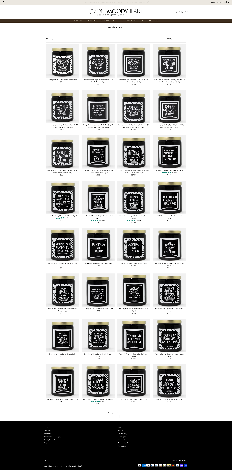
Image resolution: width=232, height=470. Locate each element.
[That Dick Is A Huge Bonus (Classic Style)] (62, 335)
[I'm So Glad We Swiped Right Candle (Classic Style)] (98, 197)
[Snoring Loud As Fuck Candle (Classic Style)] (98, 290)
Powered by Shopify (75, 466)
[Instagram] (3, 2)
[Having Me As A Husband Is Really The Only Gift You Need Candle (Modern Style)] (134, 106)
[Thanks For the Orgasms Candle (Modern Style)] (98, 381)
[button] (166, 173)
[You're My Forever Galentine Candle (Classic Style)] (134, 335)
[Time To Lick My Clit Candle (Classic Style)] (169, 152)
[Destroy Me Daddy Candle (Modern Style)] (134, 244)
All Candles (47, 434)
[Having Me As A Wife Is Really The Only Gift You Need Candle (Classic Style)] (169, 106)
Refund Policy (122, 434)
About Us (46, 443)
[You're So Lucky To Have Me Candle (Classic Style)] (169, 197)
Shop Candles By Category (52, 437)
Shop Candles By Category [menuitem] (110, 21)
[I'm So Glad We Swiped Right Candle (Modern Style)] (134, 197)
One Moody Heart (62, 466)
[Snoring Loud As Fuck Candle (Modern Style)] (62, 61)
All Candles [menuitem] (91, 21)
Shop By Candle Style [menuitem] (135, 21)
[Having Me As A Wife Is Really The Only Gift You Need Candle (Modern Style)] (62, 152)
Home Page (47, 430)
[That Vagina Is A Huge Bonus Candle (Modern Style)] (169, 290)
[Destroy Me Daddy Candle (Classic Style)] (98, 244)
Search (120, 430)
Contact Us (121, 440)
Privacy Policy (122, 446)
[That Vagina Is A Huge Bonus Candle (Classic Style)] (134, 290)
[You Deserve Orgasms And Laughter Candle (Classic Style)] (169, 244)
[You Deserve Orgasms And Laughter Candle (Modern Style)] (62, 290)
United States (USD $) (219, 2)
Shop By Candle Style (51, 440)
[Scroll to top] (228, 466)
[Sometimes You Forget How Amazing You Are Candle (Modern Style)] (98, 61)
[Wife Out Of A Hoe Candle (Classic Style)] (134, 381)
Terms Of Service (123, 443)
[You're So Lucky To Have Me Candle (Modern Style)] (62, 244)
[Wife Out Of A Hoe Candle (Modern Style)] (169, 381)
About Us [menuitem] (152, 21)
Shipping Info (122, 437)
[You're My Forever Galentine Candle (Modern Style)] (169, 335)
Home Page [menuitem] (78, 21)
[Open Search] (177, 12)
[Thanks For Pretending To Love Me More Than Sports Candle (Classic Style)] (98, 152)
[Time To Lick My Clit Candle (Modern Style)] (62, 197)
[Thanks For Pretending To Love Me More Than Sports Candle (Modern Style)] (134, 152)
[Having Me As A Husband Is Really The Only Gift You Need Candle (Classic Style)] (98, 106)
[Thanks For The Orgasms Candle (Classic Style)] (62, 381)
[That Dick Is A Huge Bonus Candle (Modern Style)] (98, 335)
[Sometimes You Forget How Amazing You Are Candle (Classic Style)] (134, 61)
